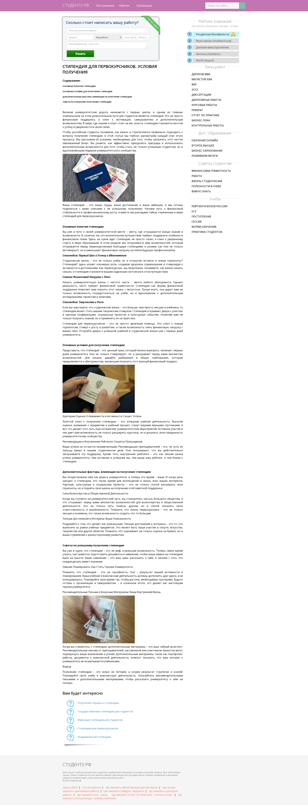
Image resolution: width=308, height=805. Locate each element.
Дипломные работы (206, 100)
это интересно (91, 787)
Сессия (196, 221)
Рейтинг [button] (124, 5)
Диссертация (201, 94)
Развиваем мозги (205, 156)
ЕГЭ (194, 211)
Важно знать (201, 191)
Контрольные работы (208, 125)
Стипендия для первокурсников (97, 728)
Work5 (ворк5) (205, 60)
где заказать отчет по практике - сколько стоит (141, 795)
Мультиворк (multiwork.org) (213, 41)
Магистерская (202, 79)
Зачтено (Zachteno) (208, 54)
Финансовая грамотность (211, 171)
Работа (197, 176)
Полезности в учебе (206, 186)
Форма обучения (204, 227)
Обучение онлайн (205, 140)
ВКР (194, 84)
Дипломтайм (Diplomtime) (212, 47)
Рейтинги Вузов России (209, 206)
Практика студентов (207, 232)
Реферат (197, 110)
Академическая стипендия (94, 737)
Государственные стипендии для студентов (105, 711)
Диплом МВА (201, 74)
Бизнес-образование (207, 150)
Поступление (201, 216)
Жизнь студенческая (207, 181)
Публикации (144, 5)
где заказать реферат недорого (124, 791)
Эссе (195, 89)
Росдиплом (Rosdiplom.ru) (212, 34)
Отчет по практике (205, 115)
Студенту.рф (76, 5)
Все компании (105, 5)
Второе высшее (203, 145)
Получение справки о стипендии (98, 703)
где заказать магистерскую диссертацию (131, 787)
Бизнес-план (201, 120)
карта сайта (70, 787)
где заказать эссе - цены (92, 795)
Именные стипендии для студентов (100, 720)
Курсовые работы (204, 105)
